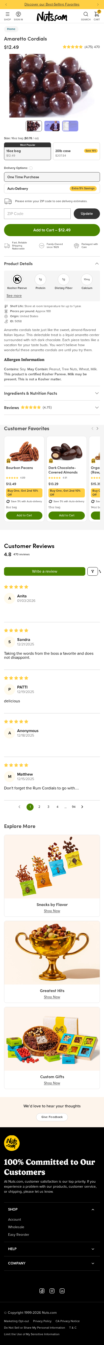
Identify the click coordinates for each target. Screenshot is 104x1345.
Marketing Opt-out (16, 1321)
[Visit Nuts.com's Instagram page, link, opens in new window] (52, 1291)
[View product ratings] (24, 478)
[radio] (27, 151)
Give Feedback (52, 1117)
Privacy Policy (42, 1321)
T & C (72, 1327)
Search (86, 19)
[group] (34, 126)
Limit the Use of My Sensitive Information (32, 1334)
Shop (7, 19)
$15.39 (96, 484)
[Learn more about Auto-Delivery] (31, 168)
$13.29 (53, 484)
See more (14, 296)
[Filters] (92, 571)
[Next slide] (98, 5)
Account (14, 1219)
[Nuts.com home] (52, 16)
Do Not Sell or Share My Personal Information (34, 1327)
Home (11, 29)
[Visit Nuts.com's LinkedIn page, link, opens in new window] (62, 1291)
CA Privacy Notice (68, 1321)
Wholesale (16, 1227)
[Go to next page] (84, 807)
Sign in (18, 19)
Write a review (44, 571)
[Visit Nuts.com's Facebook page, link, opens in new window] (42, 1291)
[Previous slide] (6, 5)
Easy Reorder (18, 1235)
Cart (97, 16)
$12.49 (11, 484)
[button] (73, 47)
